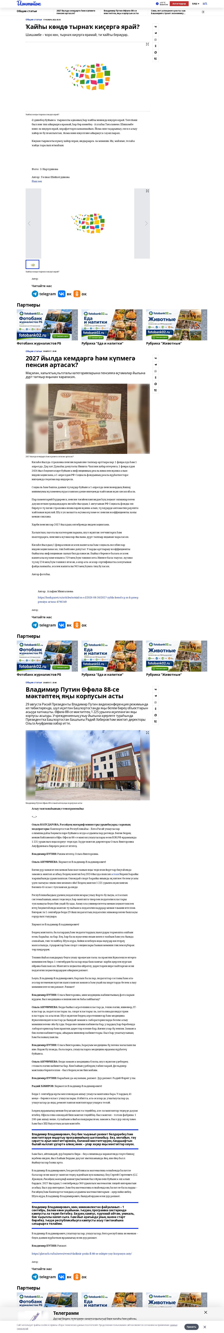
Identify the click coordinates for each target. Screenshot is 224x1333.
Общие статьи (27, 11)
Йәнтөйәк (28, 3)
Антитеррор (179, 3)
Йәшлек (37, 181)
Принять (191, 1326)
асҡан (115, 874)
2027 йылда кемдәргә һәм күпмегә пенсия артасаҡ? (76, 12)
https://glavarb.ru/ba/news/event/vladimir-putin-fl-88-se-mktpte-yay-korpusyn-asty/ (82, 1253)
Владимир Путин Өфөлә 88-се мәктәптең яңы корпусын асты (121, 12)
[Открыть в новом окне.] (44, 293)
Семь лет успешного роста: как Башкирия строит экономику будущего (168, 12)
